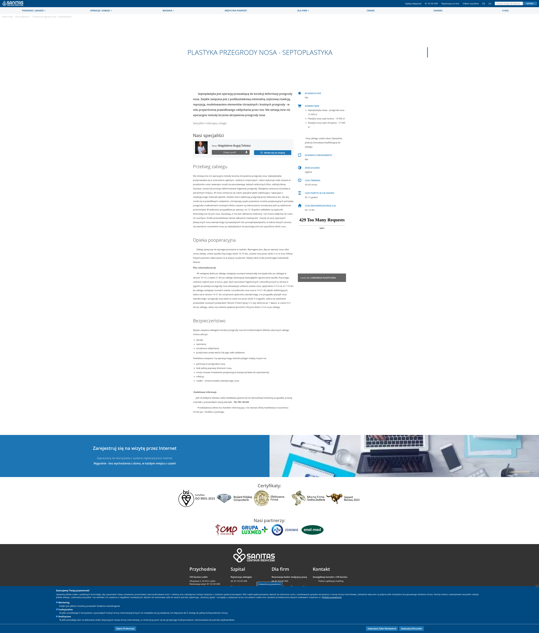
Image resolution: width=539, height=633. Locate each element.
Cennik (371, 10)
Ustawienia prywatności (269, 584)
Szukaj (529, 3)
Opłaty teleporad (413, 3)
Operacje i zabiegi (100, 10)
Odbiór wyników (471, 3)
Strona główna (22, 16)
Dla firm (302, 10)
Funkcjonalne (65, 609)
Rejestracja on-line (450, 3)
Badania (168, 10)
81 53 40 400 (431, 3)
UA (489, 3)
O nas (505, 10)
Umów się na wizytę (274, 152)
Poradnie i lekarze (33, 10)
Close (537, 586)
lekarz (231, 145)
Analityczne (64, 616)
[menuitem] (33, 10)
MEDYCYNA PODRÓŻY (236, 10)
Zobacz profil (229, 152)
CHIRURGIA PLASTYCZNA (323, 277)
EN (483, 3)
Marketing (63, 602)
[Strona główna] (13, 2)
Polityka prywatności (332, 597)
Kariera (438, 10)
